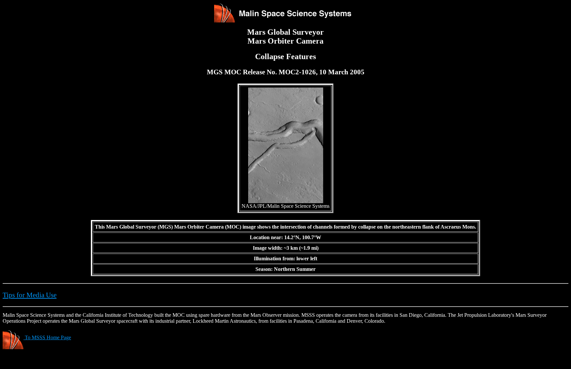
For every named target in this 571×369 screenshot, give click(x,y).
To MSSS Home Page (47, 337)
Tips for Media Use (30, 295)
